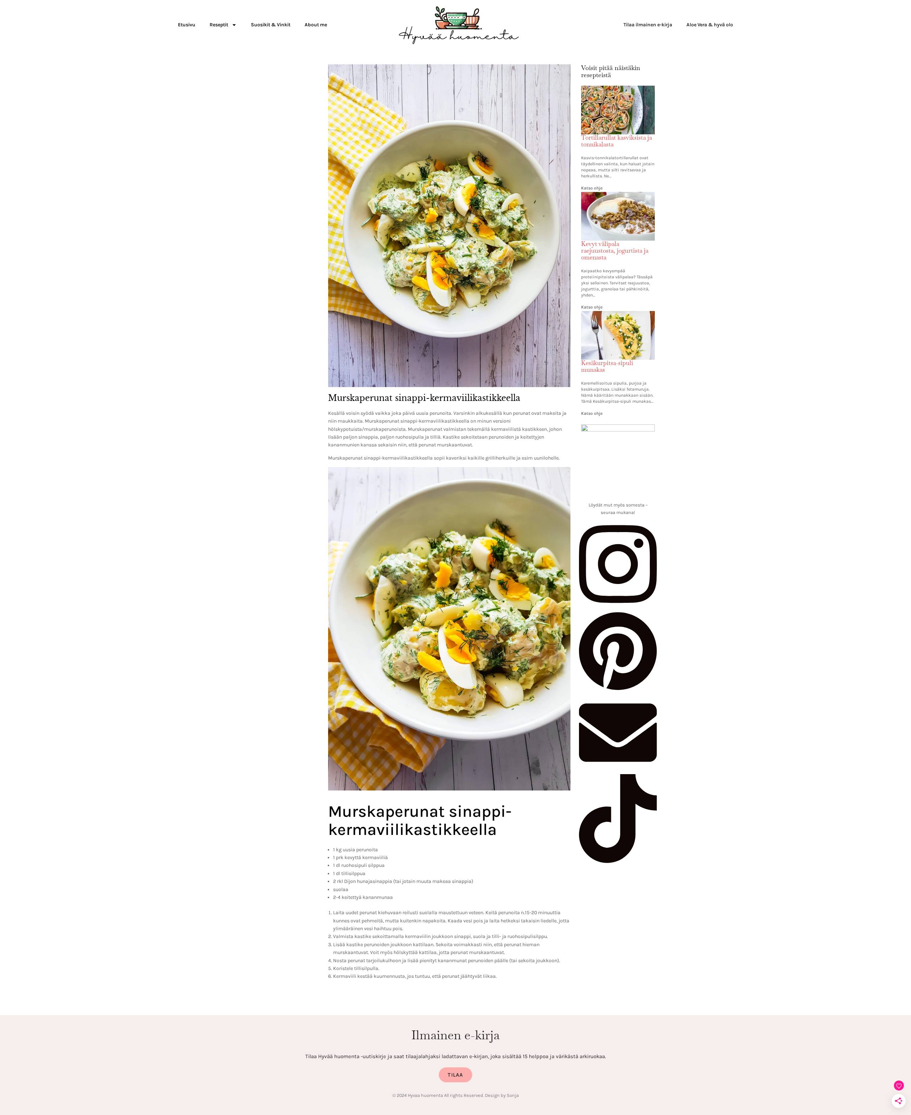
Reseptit (219, 25)
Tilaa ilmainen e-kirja (647, 25)
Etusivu (186, 25)
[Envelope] (618, 770)
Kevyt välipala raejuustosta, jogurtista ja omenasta (614, 250)
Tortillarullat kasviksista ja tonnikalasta (616, 141)
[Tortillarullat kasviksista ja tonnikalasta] (618, 90)
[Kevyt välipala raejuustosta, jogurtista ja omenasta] (618, 196)
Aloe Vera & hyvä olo (709, 25)
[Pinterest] (618, 689)
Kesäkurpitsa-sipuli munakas (607, 366)
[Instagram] (618, 607)
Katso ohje (591, 188)
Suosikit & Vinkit (270, 25)
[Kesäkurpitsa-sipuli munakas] (618, 315)
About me (316, 25)
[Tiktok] (618, 861)
